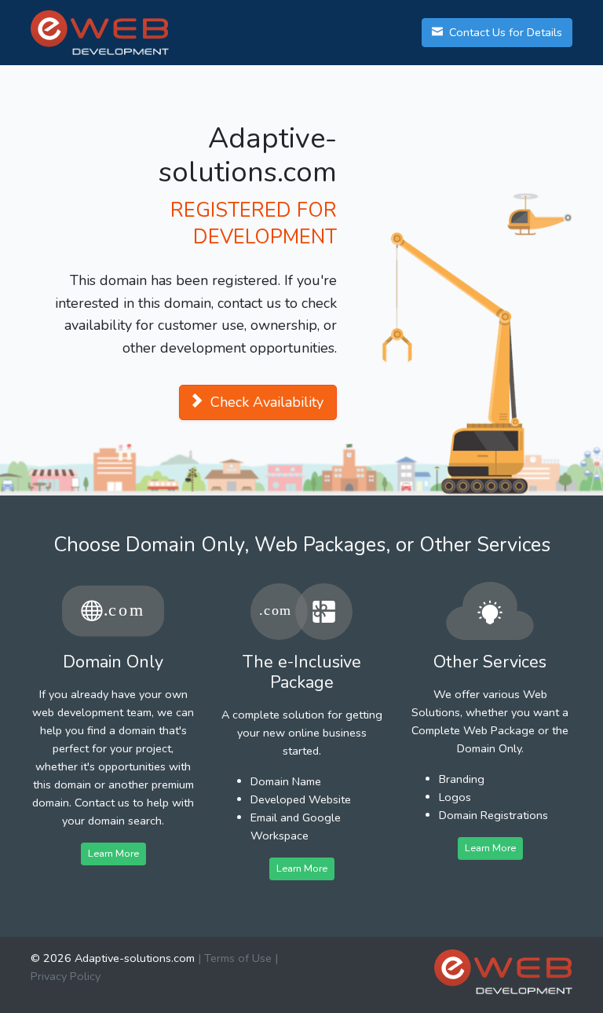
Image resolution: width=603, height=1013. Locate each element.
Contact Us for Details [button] (504, 32)
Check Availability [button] (264, 402)
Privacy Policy (65, 976)
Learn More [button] (113, 853)
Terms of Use (238, 958)
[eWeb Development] (503, 971)
